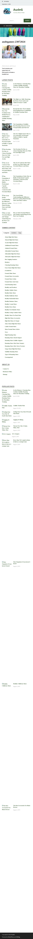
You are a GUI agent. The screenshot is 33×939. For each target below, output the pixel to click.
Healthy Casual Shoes (11, 304)
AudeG (18, 10)
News (6, 332)
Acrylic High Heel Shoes (11, 242)
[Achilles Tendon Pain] (7, 406)
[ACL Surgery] (6, 434)
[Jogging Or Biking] (7, 420)
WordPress (11, 937)
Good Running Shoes (10, 284)
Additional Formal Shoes (11, 245)
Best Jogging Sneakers (11, 259)
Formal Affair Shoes (10, 273)
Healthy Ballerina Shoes (11, 295)
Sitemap (5, 374)
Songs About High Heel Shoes (13, 349)
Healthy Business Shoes (11, 301)
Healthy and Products (11, 287)
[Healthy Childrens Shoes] (7, 684)
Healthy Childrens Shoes (20, 683)
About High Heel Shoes (11, 237)
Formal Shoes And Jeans (11, 281)
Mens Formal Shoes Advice (12, 329)
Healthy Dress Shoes (10, 307)
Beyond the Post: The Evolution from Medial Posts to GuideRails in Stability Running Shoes (22, 110)
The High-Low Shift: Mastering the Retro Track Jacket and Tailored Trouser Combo (21, 100)
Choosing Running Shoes (12, 265)
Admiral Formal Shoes (11, 248)
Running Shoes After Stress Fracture (15, 346)
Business (7, 262)
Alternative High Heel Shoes (12, 256)
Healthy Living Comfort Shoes (13, 312)
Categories (6, 232)
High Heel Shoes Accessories (12, 318)
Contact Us (6, 369)
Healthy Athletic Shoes (11, 290)
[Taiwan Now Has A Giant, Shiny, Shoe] (7, 426)
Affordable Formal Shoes (12, 251)
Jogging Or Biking (18, 419)
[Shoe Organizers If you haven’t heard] (7, 562)
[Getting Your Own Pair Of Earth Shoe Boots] (7, 412)
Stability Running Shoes (11, 351)
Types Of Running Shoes (11, 354)
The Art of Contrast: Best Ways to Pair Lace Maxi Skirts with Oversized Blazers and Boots (21, 164)
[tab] (6, 232)
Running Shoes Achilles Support (13, 340)
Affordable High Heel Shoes (12, 254)
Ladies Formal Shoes (10, 326)
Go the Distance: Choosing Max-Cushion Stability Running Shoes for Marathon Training (22, 85)
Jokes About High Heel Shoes (13, 323)
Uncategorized (9, 357)
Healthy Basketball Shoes (12, 298)
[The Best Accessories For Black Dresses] (7, 805)
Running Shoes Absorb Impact (13, 337)
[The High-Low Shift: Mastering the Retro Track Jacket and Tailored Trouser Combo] (7, 99)
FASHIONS (8, 270)
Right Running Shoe (10, 335)
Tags (20, 232)
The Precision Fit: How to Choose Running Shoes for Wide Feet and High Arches (22, 150)
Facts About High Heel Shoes (13, 267)
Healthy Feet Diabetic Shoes (12, 309)
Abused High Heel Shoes (11, 240)
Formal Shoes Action (10, 279)
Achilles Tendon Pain (19, 405)
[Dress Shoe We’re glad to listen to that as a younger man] (7, 440)
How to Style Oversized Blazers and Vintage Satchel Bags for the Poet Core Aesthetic (22, 214)
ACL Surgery (15, 434)
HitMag (18, 937)
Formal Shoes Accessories (12, 276)
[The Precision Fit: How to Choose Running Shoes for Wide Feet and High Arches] (7, 149)
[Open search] (29, 26)
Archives (13, 232)
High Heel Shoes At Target (12, 321)
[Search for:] (20, 20)
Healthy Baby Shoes (10, 293)
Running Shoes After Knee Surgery (14, 343)
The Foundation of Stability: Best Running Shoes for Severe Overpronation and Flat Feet (21, 125)
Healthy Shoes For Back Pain (13, 315)
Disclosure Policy (7, 371)
